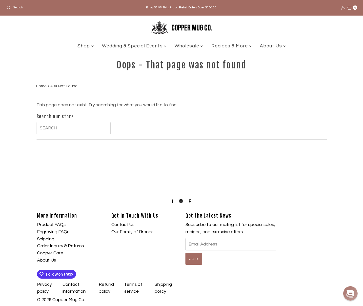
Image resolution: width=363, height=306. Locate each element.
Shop (84, 45)
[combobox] (62, 8)
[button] (350, 293)
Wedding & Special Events (133, 45)
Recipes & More (230, 45)
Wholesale (188, 45)
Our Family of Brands (132, 231)
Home (41, 86)
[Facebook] (173, 201)
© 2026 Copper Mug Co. (61, 299)
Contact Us (123, 224)
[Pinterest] (190, 201)
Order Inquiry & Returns (60, 246)
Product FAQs (51, 224)
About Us (271, 45)
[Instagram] (181, 201)
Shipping (45, 239)
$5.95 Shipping (164, 7)
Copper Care (50, 253)
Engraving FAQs (53, 231)
